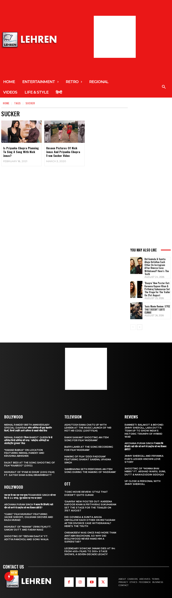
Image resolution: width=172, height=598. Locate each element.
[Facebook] (69, 582)
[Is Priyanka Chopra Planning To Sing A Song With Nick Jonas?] (21, 131)
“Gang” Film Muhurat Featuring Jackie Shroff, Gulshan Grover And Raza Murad (28, 517)
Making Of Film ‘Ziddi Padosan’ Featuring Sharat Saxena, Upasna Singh (87, 459)
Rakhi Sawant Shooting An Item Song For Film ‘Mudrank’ (86, 439)
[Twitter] (103, 582)
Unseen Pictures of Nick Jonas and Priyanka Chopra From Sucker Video (63, 152)
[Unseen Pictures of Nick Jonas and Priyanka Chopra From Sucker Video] (64, 131)
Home (6, 103)
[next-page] (139, 327)
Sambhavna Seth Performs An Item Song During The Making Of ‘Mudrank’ (90, 471)
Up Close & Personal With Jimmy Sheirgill (142, 483)
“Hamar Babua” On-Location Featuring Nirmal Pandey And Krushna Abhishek (24, 453)
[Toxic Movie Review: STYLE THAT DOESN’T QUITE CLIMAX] (136, 310)
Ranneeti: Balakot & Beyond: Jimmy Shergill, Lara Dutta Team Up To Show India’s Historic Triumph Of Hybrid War (144, 430)
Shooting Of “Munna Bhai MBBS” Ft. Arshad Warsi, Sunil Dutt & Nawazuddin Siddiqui (145, 471)
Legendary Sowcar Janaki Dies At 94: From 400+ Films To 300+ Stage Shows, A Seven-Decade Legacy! (89, 551)
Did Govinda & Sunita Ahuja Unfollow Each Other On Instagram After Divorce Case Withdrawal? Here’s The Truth (157, 266)
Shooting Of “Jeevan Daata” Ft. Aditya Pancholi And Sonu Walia (26, 538)
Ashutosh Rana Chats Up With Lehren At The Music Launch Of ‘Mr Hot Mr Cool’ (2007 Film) (87, 427)
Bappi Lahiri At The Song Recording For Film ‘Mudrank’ (88, 448)
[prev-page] (133, 327)
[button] (164, 87)
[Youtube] (91, 582)
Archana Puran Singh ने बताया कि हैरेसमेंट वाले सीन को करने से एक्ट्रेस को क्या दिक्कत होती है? (28, 506)
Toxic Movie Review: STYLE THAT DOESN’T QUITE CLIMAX (157, 309)
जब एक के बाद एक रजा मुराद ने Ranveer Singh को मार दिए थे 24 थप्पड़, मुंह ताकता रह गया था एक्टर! (30, 496)
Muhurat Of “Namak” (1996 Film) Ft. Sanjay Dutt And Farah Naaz (27, 528)
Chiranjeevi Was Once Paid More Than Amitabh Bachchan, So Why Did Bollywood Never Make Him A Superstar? (90, 537)
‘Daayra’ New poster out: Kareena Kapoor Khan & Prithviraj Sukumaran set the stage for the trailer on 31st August (157, 289)
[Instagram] (80, 582)
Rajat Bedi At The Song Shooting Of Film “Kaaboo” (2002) (29, 464)
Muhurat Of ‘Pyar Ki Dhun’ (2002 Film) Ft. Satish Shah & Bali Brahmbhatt (29, 473)
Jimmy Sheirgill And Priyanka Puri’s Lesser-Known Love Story (144, 458)
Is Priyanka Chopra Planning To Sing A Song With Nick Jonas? (21, 152)
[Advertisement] (115, 37)
